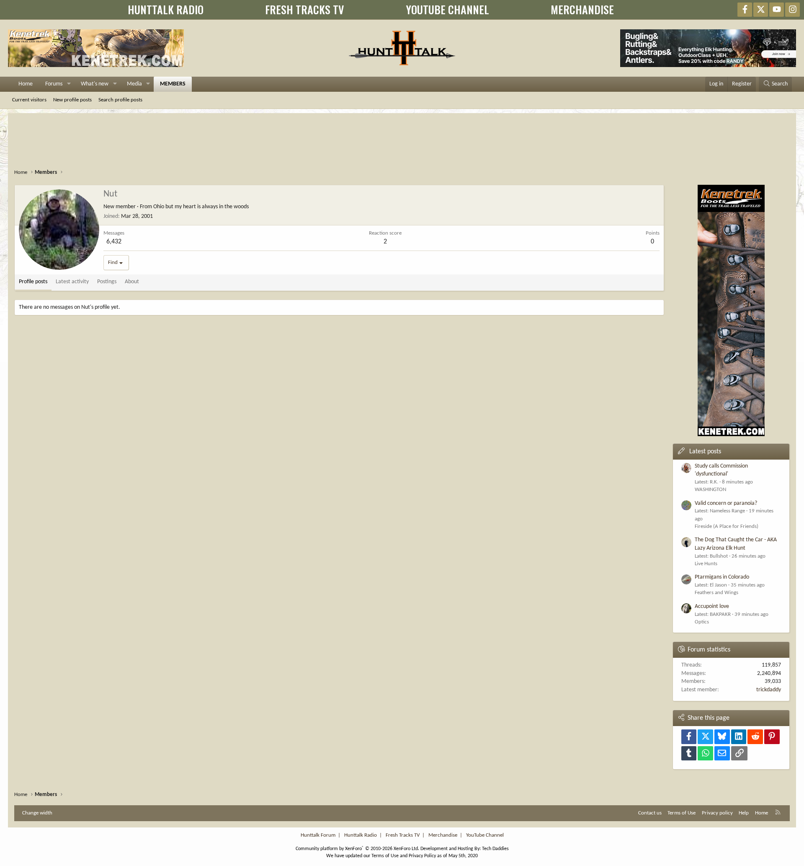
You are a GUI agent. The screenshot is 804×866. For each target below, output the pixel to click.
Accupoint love (712, 606)
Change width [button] (37, 813)
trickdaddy (768, 690)
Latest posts (705, 451)
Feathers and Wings (716, 592)
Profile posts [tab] (33, 282)
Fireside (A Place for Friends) (726, 526)
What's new (94, 84)
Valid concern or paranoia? (726, 503)
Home (25, 84)
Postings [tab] (106, 282)
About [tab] (132, 282)
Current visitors (29, 100)
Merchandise (442, 835)
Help (744, 813)
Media (134, 84)
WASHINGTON (710, 489)
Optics (702, 622)
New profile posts (72, 100)
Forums (53, 84)
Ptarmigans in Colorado (722, 577)
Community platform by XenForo (357, 848)
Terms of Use (681, 813)
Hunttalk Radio (360, 835)
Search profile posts (120, 100)
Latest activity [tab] (72, 282)
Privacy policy (717, 813)
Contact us (650, 813)
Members (173, 84)
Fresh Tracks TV (403, 835)
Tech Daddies (495, 848)
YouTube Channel (485, 835)
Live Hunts (706, 563)
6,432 (113, 241)
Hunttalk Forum (318, 835)
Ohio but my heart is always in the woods (201, 207)
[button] (69, 84)
